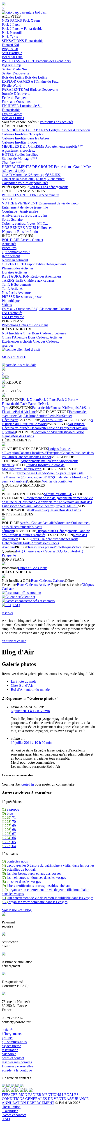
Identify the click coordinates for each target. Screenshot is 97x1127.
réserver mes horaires (17, 1062)
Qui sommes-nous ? (16, 252)
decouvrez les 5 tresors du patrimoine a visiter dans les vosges (48, 865)
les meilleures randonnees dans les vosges (34, 877)
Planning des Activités (17, 268)
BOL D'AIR (11, 240)
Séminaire (52, 195)
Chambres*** (12, 163)
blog (7, 813)
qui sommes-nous (14, 1042)
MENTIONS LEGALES (60, 1095)
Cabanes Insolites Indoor (19, 142)
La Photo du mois (23, 681)
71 (9, 817)
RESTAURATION (16, 276)
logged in (27, 784)
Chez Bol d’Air (22, 685)
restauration (10, 1050)
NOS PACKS (12, 20)
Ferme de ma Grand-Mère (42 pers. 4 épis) (47, 473)
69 (9, 826)
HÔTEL (8, 154)
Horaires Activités (14, 272)
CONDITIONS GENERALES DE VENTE (34, 1099)
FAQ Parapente (13, 317)
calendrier (9, 1054)
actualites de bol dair (19, 869)
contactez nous (15, 861)
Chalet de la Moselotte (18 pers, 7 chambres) (33, 179)
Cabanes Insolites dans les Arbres (25, 138)
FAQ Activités (12, 313)
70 (9, 821)
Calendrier (10, 183)
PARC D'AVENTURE (19, 61)
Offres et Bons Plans (33, 325)
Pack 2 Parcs (11, 24)
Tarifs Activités (12, 288)
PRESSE (9, 297)
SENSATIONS (13, 41)
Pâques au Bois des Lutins (20, 232)
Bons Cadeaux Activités (45, 337)
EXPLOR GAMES (16, 81)
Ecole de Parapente (15, 98)
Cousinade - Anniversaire (20, 211)
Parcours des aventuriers (53, 61)
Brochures (9, 248)
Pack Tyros (10, 37)
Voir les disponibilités (33, 183)
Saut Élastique (12, 53)
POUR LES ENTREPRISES (23, 195)
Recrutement (11, 256)
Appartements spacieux (18, 150)
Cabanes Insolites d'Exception (23, 134)
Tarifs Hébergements (16, 284)
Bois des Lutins (13, 77)
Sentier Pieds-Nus (14, 69)
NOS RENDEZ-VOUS (19, 228)
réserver (7, 345)
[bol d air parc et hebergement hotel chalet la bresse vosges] (24, 12)
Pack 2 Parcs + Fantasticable (22, 28)
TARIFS (8, 280)
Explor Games (12, 114)
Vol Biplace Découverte (41, 89)
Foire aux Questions (16, 102)
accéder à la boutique (17, 1070)
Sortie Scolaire (12, 219)
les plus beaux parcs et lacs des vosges (31, 873)
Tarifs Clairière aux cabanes (35, 280)
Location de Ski (31, 106)
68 (9, 830)
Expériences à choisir (17, 341)
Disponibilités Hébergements (45, 264)
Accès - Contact (31, 240)
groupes (7, 1038)
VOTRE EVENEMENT (20, 203)
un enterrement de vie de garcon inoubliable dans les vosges (47, 898)
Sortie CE (9, 199)
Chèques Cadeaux (46, 341)
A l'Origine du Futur (45, 81)
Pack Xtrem (31, 20)
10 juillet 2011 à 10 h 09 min (31, 742)
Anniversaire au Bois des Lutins (24, 215)
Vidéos (7, 305)
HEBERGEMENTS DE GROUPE (28, 167)
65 (9, 842)
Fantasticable (34, 41)
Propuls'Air (10, 49)
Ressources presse (29, 297)
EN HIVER (11, 106)
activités (7, 1030)
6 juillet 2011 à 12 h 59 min (30, 711)
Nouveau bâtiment (15, 260)
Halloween (45, 228)
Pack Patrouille (12, 33)
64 (9, 846)
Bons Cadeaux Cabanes (49, 333)
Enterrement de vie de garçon (59, 203)
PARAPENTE (13, 89)
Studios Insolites (26, 154)
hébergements (11, 1034)
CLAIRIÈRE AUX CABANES (25, 130)
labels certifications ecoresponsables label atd (36, 886)
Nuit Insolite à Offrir (17, 333)
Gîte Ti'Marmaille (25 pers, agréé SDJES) (31, 175)
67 (9, 834)
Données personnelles (17, 1066)
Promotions (10, 325)
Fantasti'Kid (10, 45)
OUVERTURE (13, 264)
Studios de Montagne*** (19, 158)
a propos (10, 809)
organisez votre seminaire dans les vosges (34, 902)
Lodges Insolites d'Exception (69, 130)
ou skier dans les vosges (21, 882)
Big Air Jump (11, 65)
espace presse (11, 1046)
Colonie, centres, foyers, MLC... (25, 223)
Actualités (9, 244)
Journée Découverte (16, 93)
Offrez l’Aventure (15, 337)
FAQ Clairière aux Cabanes (51, 309)
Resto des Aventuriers (45, 276)
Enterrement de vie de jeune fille (25, 207)
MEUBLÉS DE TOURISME (23, 146)
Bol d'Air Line (12, 57)
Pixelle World (11, 85)
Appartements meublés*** (64, 146)
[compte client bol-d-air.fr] (3, 378)
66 (9, 838)
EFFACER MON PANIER (21, 1095)
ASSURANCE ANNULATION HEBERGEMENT (45, 1101)
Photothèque (11, 301)
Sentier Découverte (15, 73)
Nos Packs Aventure (16, 293)
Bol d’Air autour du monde (30, 689)
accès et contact (13, 1058)
